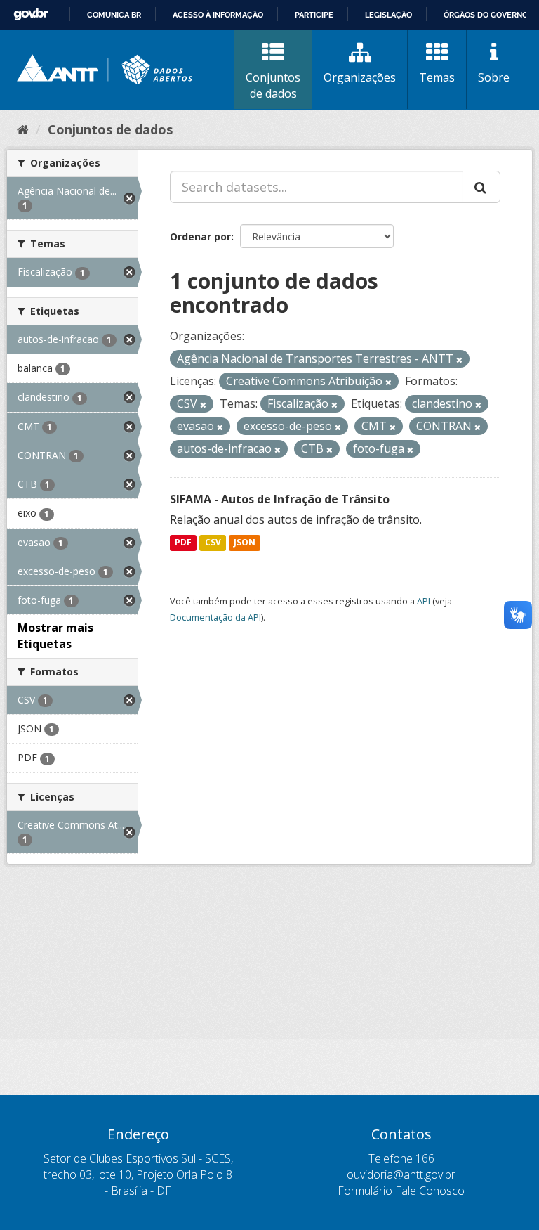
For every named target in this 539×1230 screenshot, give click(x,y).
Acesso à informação (218, 15)
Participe (314, 15)
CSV (213, 543)
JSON (244, 543)
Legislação (388, 15)
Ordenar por (200, 236)
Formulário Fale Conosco (401, 1190)
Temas (437, 77)
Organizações (360, 77)
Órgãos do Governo (486, 15)
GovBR (30, 14)
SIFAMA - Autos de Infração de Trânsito (280, 499)
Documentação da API (215, 617)
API (423, 601)
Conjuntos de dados (273, 85)
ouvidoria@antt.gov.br (401, 1174)
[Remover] (459, 359)
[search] (481, 187)
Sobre (494, 77)
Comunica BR (114, 15)
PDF (183, 543)
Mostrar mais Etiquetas (55, 636)
